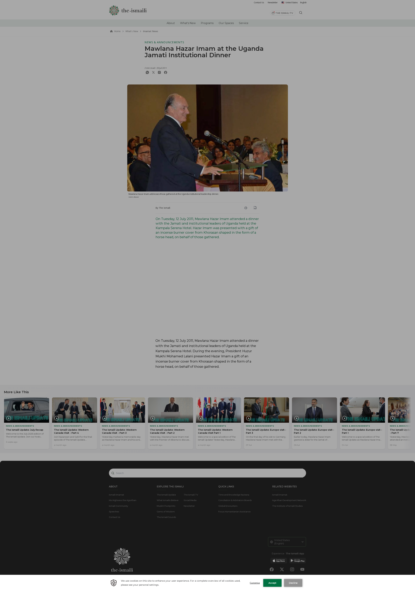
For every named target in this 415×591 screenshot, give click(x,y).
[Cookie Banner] (207, 583)
